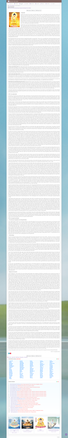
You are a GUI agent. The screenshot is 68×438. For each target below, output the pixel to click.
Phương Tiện (21, 357)
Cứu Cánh (31, 364)
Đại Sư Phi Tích (21, 397)
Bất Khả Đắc (11, 373)
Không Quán (21, 369)
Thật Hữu (51, 372)
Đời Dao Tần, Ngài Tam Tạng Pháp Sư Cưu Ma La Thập (25, 391)
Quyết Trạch (11, 363)
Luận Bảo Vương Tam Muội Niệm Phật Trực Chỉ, (17, 398)
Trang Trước (39, 10)
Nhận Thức (10, 372)
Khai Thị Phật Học (12, 5)
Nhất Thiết (10, 364)
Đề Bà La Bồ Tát (19, 400)
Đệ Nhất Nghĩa (42, 364)
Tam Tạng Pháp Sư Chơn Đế (21, 403)
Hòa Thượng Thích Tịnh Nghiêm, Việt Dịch (36, 384)
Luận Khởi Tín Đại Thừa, (14, 401)
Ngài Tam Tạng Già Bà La (24, 404)
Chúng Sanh (32, 368)
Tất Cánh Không (52, 363)
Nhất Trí (51, 364)
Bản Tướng (21, 373)
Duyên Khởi (13, 357)
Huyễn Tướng (52, 373)
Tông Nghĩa (11, 375)
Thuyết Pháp (32, 373)
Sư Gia (31, 367)
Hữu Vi (10, 368)
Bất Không (51, 375)
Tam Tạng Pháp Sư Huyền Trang (23, 387)
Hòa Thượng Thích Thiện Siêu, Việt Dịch (40, 391)
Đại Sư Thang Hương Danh (25, 384)
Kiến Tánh (41, 369)
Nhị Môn (41, 377)
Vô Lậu (51, 370)
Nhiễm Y (10, 377)
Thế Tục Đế (31, 362)
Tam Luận (31, 377)
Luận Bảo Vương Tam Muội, (15, 397)
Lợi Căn (41, 372)
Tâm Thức (41, 365)
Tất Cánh (41, 363)
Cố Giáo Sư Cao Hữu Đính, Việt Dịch (28, 385)
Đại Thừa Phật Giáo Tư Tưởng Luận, (15, 388)
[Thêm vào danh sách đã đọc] (9, 353)
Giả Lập (21, 370)
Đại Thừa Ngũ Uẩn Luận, (14, 387)
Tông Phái (21, 375)
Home (12, 3)
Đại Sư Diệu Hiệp (27, 398)
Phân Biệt (31, 365)
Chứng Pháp (21, 362)
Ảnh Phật (48, 3)
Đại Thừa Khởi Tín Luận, (13, 385)
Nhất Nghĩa (21, 364)
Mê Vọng (51, 368)
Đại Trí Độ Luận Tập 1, (13, 391)
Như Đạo (21, 374)
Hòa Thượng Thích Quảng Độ (25, 388)
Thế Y (41, 362)
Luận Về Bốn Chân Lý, (13, 403)
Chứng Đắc (10, 365)
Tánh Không (21, 365)
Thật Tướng (21, 368)
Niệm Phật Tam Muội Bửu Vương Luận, (16, 407)
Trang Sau (29, 10)
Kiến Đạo (41, 370)
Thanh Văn (25, 357)
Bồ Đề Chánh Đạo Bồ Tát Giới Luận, (15, 384)
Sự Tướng (31, 374)
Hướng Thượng (22, 367)
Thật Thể (41, 368)
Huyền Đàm (41, 367)
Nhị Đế (50, 377)
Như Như (10, 369)
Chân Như (31, 363)
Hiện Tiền (41, 375)
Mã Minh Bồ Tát (20, 385)
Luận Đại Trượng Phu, (13, 400)
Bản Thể (41, 374)
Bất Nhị (31, 372)
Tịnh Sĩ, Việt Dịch (30, 407)
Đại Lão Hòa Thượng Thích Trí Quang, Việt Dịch (30, 400)
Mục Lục (34, 10)
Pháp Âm (43, 3)
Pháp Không (51, 369)
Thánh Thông (22, 363)
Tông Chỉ (10, 362)
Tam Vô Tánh (21, 377)
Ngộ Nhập (10, 370)
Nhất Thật (10, 374)
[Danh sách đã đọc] (10, 353)
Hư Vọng (10, 367)
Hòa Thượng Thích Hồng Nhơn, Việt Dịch (30, 397)
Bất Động (51, 374)
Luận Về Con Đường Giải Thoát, (15, 404)
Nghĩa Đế (31, 375)
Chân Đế (10, 378)
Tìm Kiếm (53, 3)
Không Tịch (31, 369)
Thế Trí (51, 362)
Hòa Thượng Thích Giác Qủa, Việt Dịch (29, 401)
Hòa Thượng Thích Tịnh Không (13, 431)
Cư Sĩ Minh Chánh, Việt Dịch (35, 398)
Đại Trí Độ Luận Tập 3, (13, 394)
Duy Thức (9, 357)
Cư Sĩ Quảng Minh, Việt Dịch (39, 410)
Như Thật (51, 365)
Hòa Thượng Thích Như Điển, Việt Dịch (34, 387)
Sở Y (20, 372)
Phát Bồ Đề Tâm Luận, (13, 410)
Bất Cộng (41, 373)
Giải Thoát (31, 370)
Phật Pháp (17, 357)
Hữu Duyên (51, 367)
